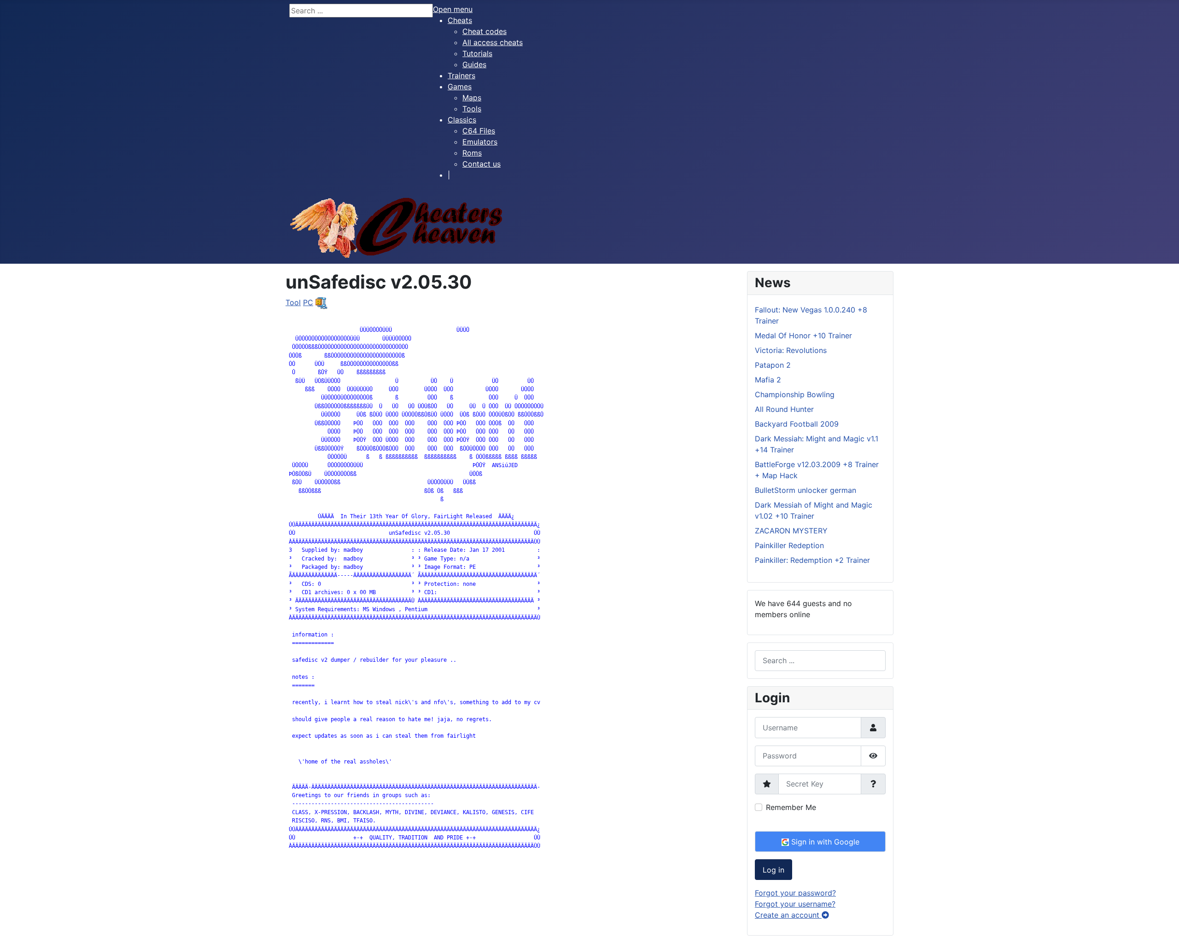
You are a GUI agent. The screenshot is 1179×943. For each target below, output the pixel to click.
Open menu (453, 9)
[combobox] (820, 660)
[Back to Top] (1163, 926)
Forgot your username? (795, 903)
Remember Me (791, 807)
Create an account (788, 915)
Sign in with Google (824, 841)
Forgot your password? (795, 892)
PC (308, 302)
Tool (293, 302)
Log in (773, 869)
